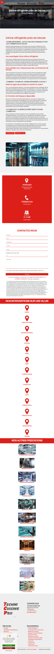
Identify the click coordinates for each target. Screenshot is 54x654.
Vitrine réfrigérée (32, 628)
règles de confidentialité (36, 277)
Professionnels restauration (36, 630)
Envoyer (27, 274)
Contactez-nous (20, 133)
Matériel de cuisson (33, 631)
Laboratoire (31, 644)
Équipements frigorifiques (35, 633)
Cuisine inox (31, 642)
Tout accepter (8, 645)
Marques (6, 631)
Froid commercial (33, 645)
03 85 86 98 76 (27, 204)
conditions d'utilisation (21, 279)
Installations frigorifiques (11, 630)
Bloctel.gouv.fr (33, 294)
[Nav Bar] (2, 2)
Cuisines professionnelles (35, 637)
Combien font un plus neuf (12, 253)
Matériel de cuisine (33, 636)
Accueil (6, 628)
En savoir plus (10, 133)
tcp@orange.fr (27, 219)
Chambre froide (32, 634)
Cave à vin (31, 641)
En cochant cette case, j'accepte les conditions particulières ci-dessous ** (25, 270)
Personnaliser (8, 650)
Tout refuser (9, 648)
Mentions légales (32, 649)
